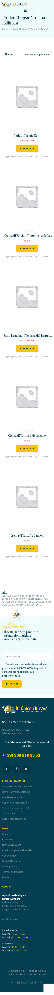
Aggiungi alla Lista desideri (21, 156)
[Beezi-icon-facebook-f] (6, 769)
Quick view (43, 156)
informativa (28, 668)
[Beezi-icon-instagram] (26, 769)
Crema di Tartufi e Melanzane (27, 435)
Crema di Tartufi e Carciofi (27, 535)
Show (28, 54)
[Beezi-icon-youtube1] (16, 769)
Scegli (27, 148)
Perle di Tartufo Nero (27, 135)
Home (5, 29)
